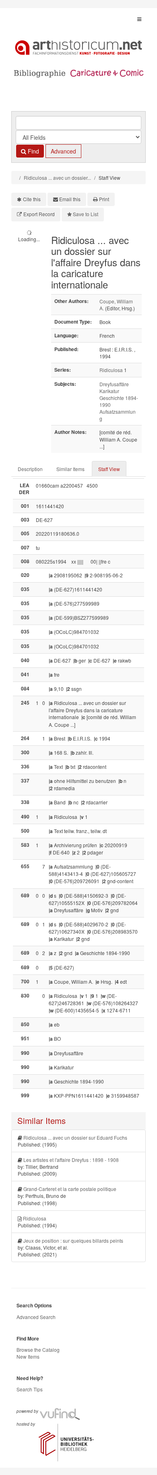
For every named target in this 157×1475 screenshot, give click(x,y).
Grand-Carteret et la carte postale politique (69, 1188)
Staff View (109, 468)
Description (30, 468)
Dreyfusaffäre (114, 384)
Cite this (32, 199)
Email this (70, 199)
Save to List (85, 213)
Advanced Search (36, 1316)
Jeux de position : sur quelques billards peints (73, 1240)
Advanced (63, 151)
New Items (28, 1356)
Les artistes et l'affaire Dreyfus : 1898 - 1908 (71, 1159)
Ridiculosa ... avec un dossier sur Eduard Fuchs (75, 1137)
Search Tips (30, 1389)
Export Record (39, 213)
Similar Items (70, 468)
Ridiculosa (111, 369)
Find (32, 151)
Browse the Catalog (38, 1349)
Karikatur (109, 390)
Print (104, 199)
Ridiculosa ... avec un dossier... (57, 177)
